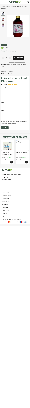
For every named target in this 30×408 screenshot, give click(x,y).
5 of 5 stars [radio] (16, 84)
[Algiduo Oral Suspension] (22, 146)
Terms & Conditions (6, 195)
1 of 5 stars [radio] (9, 84)
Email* (2, 110)
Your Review (4, 87)
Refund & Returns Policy (8, 189)
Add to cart (19, 57)
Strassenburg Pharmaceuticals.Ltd (17, 62)
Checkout (4, 213)
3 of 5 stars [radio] (12, 84)
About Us (4, 183)
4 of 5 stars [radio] (14, 84)
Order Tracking (5, 210)
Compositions (5, 201)
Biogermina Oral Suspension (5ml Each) (7, 153)
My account (5, 207)
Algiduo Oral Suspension (21, 152)
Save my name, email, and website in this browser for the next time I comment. (14, 122)
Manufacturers (5, 198)
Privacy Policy (5, 192)
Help (3, 216)
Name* (2, 102)
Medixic (3, 6)
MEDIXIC (9, 219)
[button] (28, 2)
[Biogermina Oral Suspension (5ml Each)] (8, 146)
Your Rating (4, 84)
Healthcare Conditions (11, 6)
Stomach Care (20, 6)
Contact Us (4, 186)
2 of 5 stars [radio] (10, 84)
